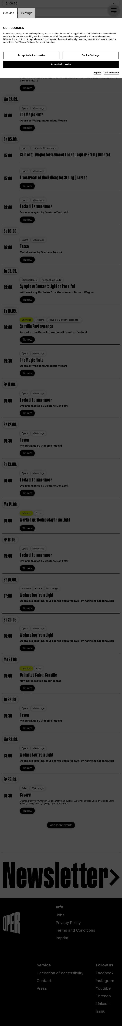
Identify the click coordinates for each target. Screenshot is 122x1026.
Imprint (97, 72)
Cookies (8, 13)
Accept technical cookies (31, 55)
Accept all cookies (61, 64)
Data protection (111, 72)
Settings (26, 13)
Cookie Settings (90, 55)
